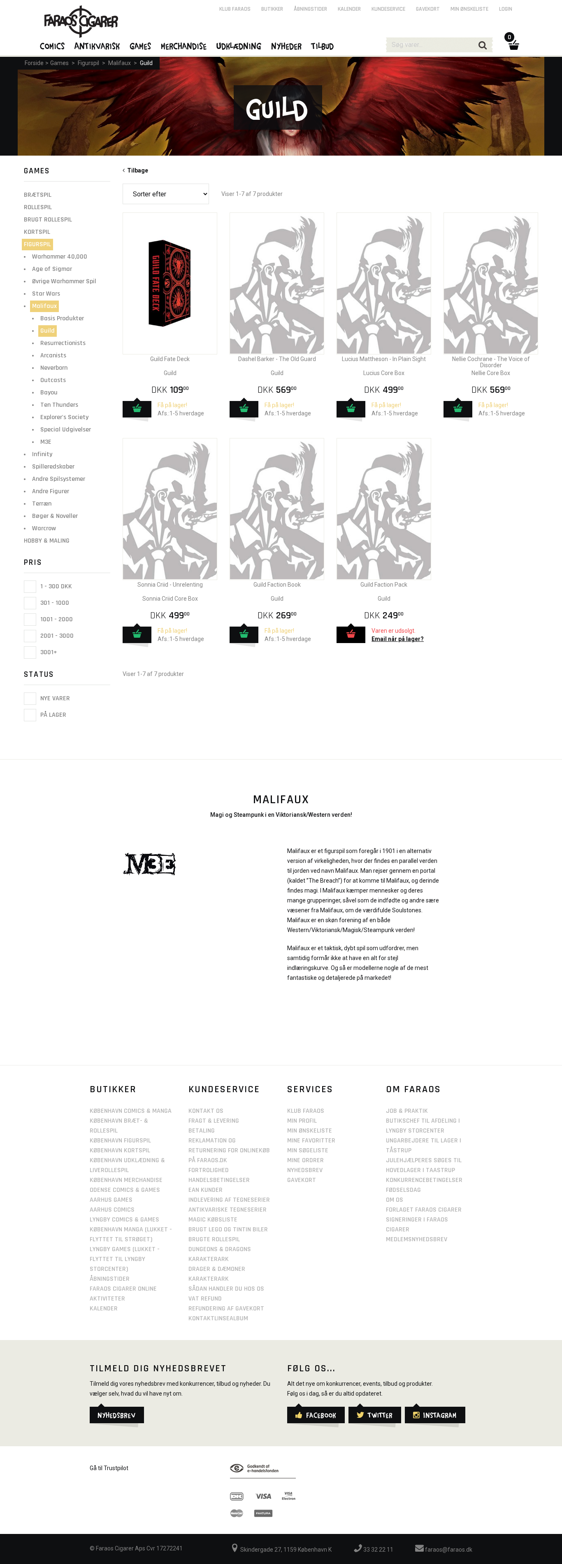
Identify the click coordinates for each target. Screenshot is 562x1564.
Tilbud (323, 45)
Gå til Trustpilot (109, 1468)
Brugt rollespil (48, 219)
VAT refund (205, 1298)
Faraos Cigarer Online (123, 1288)
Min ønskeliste (469, 9)
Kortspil (37, 232)
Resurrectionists (63, 343)
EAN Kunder (205, 1190)
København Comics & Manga (131, 1111)
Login (505, 9)
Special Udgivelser (65, 429)
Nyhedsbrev (305, 1170)
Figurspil (88, 63)
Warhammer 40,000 (59, 256)
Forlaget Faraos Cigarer (424, 1209)
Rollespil (38, 207)
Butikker (272, 9)
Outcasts (53, 380)
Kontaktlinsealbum (218, 1318)
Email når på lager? (398, 639)
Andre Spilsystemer (58, 479)
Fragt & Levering (213, 1120)
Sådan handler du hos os (226, 1288)
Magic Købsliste (212, 1219)
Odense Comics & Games (125, 1190)
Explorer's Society (64, 417)
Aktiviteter (107, 1298)
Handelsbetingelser (219, 1180)
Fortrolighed (208, 1170)
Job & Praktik (407, 1111)
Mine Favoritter (311, 1140)
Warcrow (44, 528)
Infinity (42, 454)
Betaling (201, 1130)
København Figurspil (120, 1140)
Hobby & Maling (47, 540)
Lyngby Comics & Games (124, 1219)
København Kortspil (120, 1150)
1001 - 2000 (56, 619)
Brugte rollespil (214, 1239)
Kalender (349, 9)
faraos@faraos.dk (448, 1549)
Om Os (394, 1200)
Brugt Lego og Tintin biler (228, 1229)
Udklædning (239, 45)
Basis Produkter (62, 318)
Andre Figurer (50, 491)
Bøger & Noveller (55, 516)
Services (310, 1089)
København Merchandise (126, 1180)
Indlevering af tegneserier (229, 1200)
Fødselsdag (403, 1190)
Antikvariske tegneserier (227, 1209)
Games (59, 63)
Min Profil (302, 1120)
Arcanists (53, 355)
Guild (146, 63)
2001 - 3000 (56, 636)
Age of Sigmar (52, 269)
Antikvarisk (97, 45)
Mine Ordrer (305, 1160)
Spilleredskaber (53, 466)
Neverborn (53, 368)
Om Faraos (413, 1089)
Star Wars (46, 293)
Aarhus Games (111, 1200)
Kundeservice (388, 9)
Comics (52, 45)
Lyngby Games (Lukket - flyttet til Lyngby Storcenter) (125, 1259)
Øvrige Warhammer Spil (64, 281)
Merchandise (184, 45)
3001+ (48, 652)
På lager (52, 715)
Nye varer (54, 698)
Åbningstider (310, 9)
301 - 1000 (54, 603)
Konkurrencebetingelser (424, 1180)
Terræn (41, 503)
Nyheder (287, 45)
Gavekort (428, 9)
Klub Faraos (235, 9)
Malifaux (119, 63)
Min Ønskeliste (309, 1130)
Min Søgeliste (307, 1150)
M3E (45, 442)
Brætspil (37, 195)
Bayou (49, 392)
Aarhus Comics (112, 1209)
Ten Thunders (59, 405)
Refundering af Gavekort (226, 1308)
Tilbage (136, 170)
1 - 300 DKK (55, 586)
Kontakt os (205, 1111)
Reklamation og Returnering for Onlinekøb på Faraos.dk (229, 1150)
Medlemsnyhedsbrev (416, 1239)
